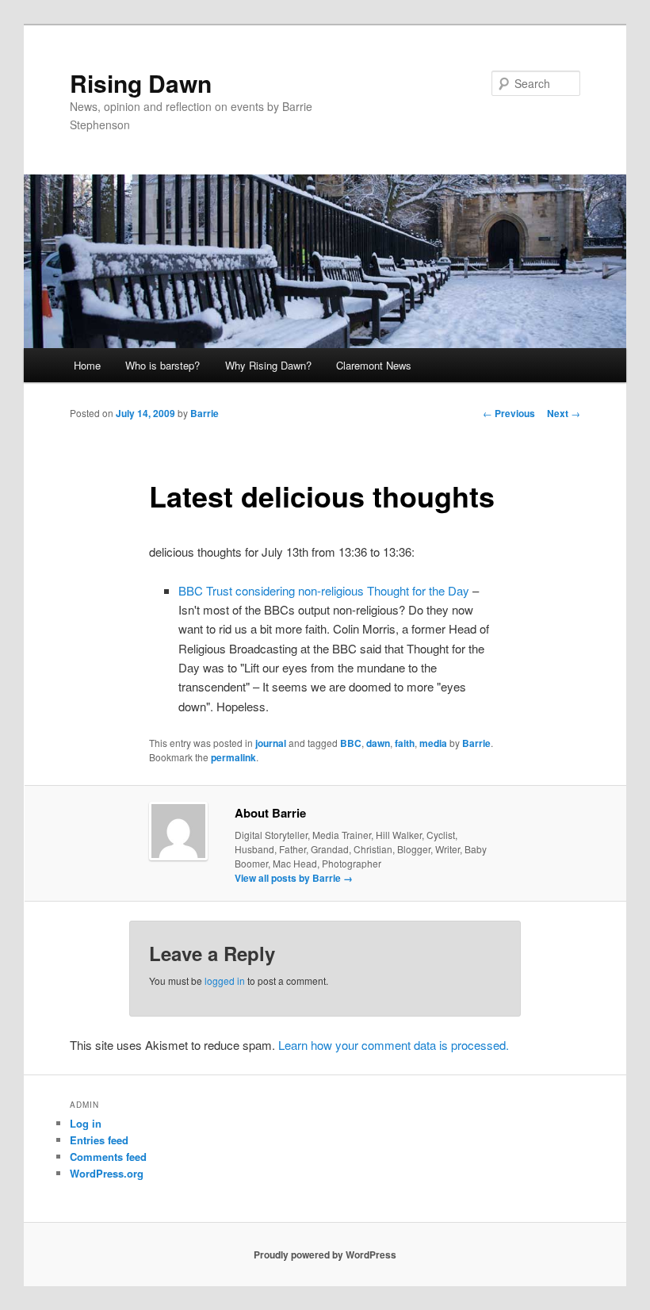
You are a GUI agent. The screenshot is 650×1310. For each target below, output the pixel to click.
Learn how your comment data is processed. (393, 1044)
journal (270, 743)
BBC (350, 743)
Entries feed (99, 1139)
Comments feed (108, 1156)
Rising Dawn (141, 83)
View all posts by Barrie (294, 878)
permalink (233, 757)
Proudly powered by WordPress (325, 1254)
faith (405, 743)
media (433, 743)
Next (563, 413)
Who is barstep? (162, 365)
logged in (225, 980)
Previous (509, 413)
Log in (85, 1123)
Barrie (204, 413)
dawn (378, 743)
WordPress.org (106, 1173)
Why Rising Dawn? (268, 365)
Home (87, 365)
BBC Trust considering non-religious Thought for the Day (323, 590)
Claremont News (373, 365)
